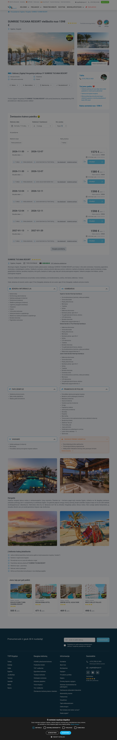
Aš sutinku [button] (65, 732)
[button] (58, 737)
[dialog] (58, 728)
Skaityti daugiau (75, 724)
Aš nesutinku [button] (52, 732)
